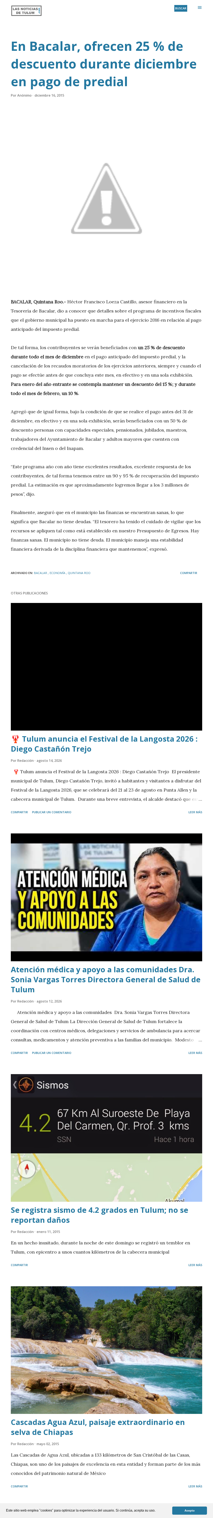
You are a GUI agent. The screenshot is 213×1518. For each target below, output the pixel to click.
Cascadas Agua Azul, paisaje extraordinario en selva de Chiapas (98, 1427)
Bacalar (41, 573)
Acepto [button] (190, 1510)
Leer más (195, 812)
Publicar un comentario (51, 812)
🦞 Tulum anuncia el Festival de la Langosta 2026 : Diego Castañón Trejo (104, 744)
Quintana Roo (79, 573)
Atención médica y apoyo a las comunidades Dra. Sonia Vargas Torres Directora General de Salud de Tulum (106, 979)
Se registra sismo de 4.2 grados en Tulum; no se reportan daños (99, 1215)
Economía (58, 573)
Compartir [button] (188, 573)
